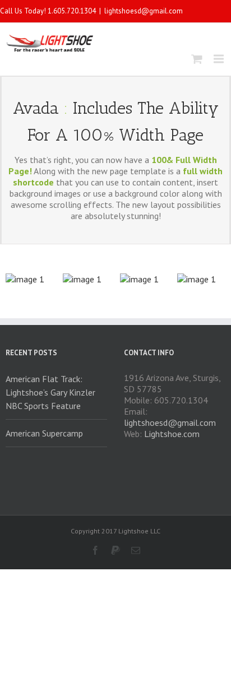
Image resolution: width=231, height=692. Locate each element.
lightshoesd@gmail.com (143, 11)
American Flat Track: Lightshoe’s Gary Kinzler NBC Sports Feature (50, 392)
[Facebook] (95, 550)
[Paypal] (115, 550)
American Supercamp (44, 433)
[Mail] (135, 550)
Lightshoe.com (172, 433)
